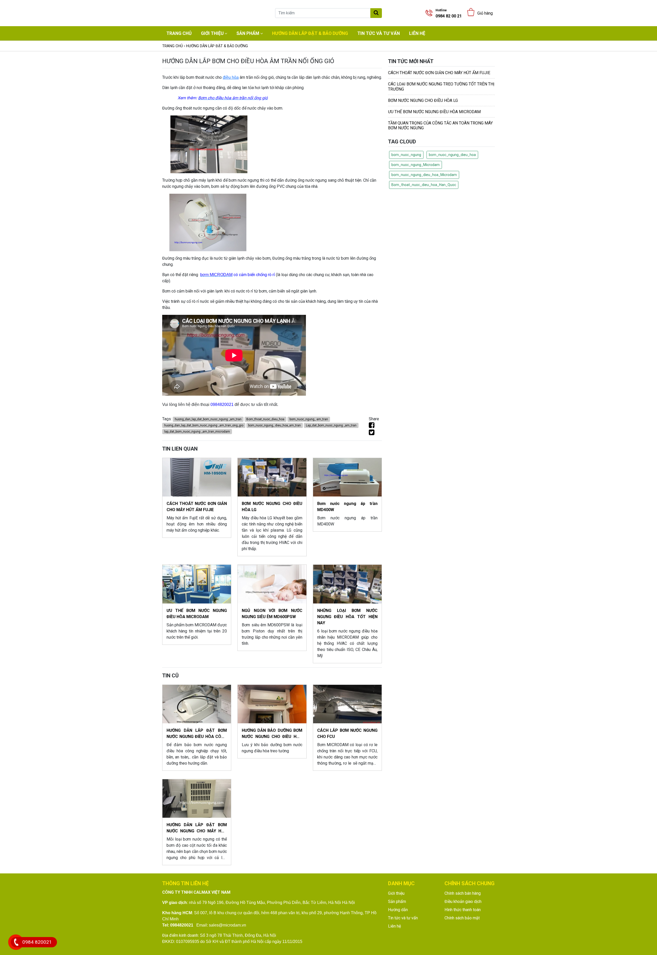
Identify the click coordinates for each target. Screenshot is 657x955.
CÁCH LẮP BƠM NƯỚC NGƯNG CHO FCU (347, 733)
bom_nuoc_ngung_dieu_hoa (452, 155)
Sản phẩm (247, 33)
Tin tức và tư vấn (378, 33)
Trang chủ (179, 33)
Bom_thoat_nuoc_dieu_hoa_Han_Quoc (423, 185)
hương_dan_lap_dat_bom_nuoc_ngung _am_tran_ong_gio (203, 425)
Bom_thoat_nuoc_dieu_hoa (265, 419)
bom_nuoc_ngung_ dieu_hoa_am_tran (274, 425)
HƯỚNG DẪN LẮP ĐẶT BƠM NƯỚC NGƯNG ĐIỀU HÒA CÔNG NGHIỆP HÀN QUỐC (197, 734)
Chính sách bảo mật (462, 917)
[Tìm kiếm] (376, 13)
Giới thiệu (212, 33)
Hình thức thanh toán (463, 909)
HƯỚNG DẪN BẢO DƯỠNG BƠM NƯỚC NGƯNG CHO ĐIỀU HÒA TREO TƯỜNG (272, 734)
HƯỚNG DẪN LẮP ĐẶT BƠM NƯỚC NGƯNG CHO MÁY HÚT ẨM (197, 828)
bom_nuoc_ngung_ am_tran (308, 419)
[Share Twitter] (371, 433)
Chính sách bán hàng (463, 893)
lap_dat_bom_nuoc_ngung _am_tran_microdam (197, 431)
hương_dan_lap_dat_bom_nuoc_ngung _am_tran (208, 419)
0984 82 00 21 (449, 13)
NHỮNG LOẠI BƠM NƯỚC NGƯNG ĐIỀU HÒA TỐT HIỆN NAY (347, 616)
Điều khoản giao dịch (463, 901)
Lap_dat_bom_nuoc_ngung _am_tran (331, 425)
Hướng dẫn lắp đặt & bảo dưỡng (310, 33)
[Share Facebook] (371, 426)
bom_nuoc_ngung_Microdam (415, 165)
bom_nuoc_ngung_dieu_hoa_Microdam (424, 175)
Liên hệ (417, 33)
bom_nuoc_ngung (406, 155)
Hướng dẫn (398, 909)
